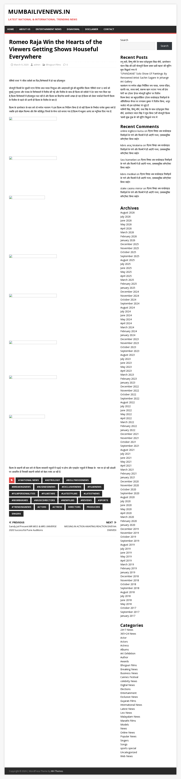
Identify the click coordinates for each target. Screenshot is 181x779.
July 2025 (125, 264)
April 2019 (126, 560)
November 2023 (129, 343)
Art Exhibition (127, 653)
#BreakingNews (21, 486)
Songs (123, 744)
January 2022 (127, 430)
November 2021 (129, 438)
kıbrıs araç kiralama (131, 145)
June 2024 (126, 315)
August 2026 (127, 212)
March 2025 (127, 279)
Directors (74, 507)
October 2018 (128, 584)
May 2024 (126, 319)
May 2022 (126, 414)
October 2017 (128, 607)
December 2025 (129, 244)
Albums (124, 649)
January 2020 (127, 525)
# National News (28, 480)
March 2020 (127, 517)
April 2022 (126, 418)
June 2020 (126, 505)
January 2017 (127, 615)
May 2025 (126, 271)
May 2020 (126, 509)
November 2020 (129, 485)
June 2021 (126, 457)
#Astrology (52, 480)
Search (124, 40)
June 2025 (126, 268)
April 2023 (126, 370)
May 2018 (126, 604)
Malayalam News (130, 716)
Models (124, 724)
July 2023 (125, 359)
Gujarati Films (128, 701)
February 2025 (128, 283)
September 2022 (129, 398)
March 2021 (127, 469)
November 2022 (129, 390)
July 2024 (125, 311)
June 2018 (126, 600)
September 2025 (129, 256)
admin (37, 64)
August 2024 (127, 307)
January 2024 (127, 335)
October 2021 (128, 442)
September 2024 (129, 303)
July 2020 (125, 501)
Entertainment (128, 693)
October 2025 (128, 252)
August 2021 (127, 449)
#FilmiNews (94, 486)
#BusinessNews (46, 486)
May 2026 (126, 224)
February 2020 (128, 521)
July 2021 (125, 453)
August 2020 (127, 497)
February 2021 (128, 473)
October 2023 (128, 347)
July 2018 (125, 596)
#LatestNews (92, 493)
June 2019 (126, 552)
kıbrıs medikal (128, 174)
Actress (57, 507)
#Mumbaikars (20, 500)
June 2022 (126, 410)
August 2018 (127, 592)
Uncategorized (128, 752)
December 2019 (129, 529)
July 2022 (125, 406)
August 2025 (127, 260)
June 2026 (126, 220)
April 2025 (126, 276)
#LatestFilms (69, 493)
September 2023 (129, 351)
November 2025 (129, 248)
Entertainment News (48, 29)
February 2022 (128, 426)
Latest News (127, 708)
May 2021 (126, 461)
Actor (123, 637)
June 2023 (126, 362)
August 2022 (127, 402)
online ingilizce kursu (132, 131)
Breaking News (129, 669)
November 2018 (129, 580)
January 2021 (127, 477)
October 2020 (128, 489)
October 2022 (128, 394)
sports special (128, 748)
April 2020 (126, 513)
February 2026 (128, 236)
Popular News (128, 736)
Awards (124, 661)
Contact (109, 29)
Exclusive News (129, 696)
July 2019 (125, 548)
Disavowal (73, 29)
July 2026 (125, 216)
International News (131, 704)
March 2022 (127, 422)
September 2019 (129, 540)
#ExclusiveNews (71, 486)
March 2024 (127, 327)
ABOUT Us (24, 29)
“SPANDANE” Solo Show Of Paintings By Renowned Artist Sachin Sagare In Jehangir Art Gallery (144, 77)
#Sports (103, 500)
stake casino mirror (131, 188)
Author (124, 657)
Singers (16, 513)
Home (10, 29)
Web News (126, 756)
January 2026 (127, 240)
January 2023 (127, 382)
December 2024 (129, 291)
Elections (125, 689)
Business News (129, 673)
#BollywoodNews (77, 480)
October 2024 (128, 299)
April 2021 (126, 465)
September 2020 (129, 493)
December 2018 (129, 576)
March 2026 (127, 232)
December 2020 (129, 481)
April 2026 (126, 228)
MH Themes (57, 771)
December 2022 (129, 386)
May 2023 (126, 366)
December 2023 (129, 339)
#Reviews (86, 500)
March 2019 (127, 564)
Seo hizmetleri (128, 159)
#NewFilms (67, 500)
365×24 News (128, 633)
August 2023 (127, 354)
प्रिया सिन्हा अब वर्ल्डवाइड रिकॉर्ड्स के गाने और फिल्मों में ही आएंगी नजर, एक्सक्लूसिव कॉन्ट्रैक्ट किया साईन (145, 135)
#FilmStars (48, 493)
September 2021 (129, 445)
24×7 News (126, 629)
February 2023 (128, 378)
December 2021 (129, 434)
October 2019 (128, 536)
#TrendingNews (21, 507)
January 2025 (127, 287)
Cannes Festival (129, 677)
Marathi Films (128, 720)
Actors (124, 641)
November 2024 (129, 295)
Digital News (127, 685)
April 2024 (126, 323)
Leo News (126, 712)
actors (41, 507)
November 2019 (129, 532)
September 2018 (129, 588)
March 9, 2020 (21, 64)
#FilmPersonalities (23, 493)
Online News (127, 732)
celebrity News (128, 681)
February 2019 (128, 568)
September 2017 (129, 612)
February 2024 (128, 331)
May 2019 (126, 556)
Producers (93, 507)
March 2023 (127, 374)
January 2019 (127, 572)
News (123, 728)
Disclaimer (91, 29)
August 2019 (127, 544)
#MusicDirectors (44, 500)
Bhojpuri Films (53, 64)
